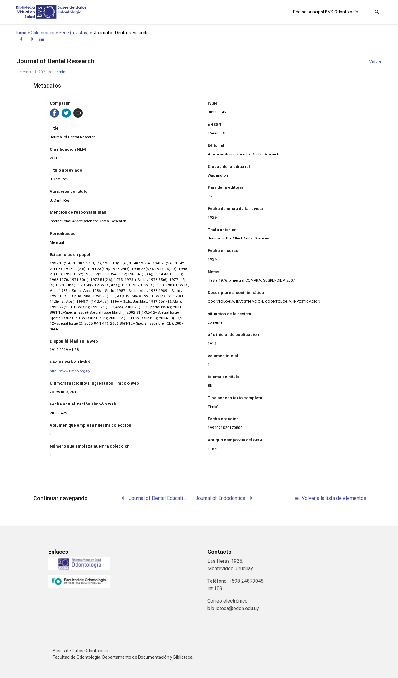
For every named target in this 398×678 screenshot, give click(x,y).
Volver (375, 61)
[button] (377, 12)
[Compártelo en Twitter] (66, 113)
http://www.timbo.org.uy (70, 371)
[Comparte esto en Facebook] (54, 113)
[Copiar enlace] (78, 113)
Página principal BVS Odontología (325, 11)
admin (59, 72)
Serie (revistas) (74, 32)
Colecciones (42, 32)
